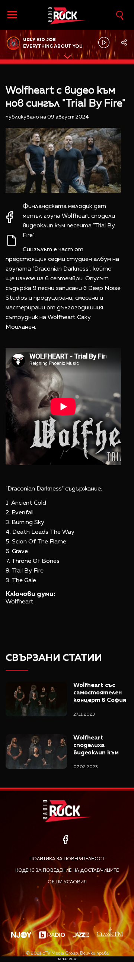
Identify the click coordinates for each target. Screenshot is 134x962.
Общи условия (67, 882)
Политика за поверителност (67, 859)
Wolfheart (20, 602)
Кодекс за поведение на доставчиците (67, 870)
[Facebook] (65, 839)
